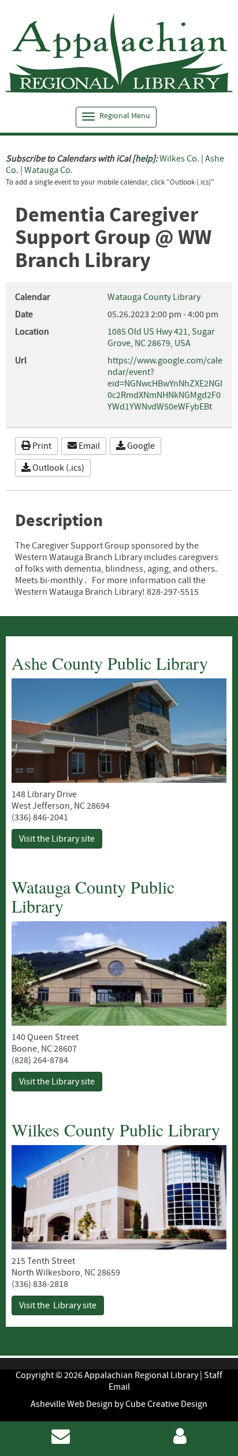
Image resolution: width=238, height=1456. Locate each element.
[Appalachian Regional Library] (119, 54)
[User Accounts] (180, 1440)
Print (41, 446)
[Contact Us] (60, 1440)
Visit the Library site (57, 839)
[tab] (116, 117)
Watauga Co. (48, 170)
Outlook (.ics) (57, 468)
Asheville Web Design (72, 1404)
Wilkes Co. (179, 158)
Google (140, 446)
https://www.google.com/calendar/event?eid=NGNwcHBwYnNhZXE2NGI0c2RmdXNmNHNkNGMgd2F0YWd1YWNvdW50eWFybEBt (164, 383)
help (144, 158)
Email (88, 446)
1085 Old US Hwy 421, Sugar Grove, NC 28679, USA (161, 337)
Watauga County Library (153, 297)
